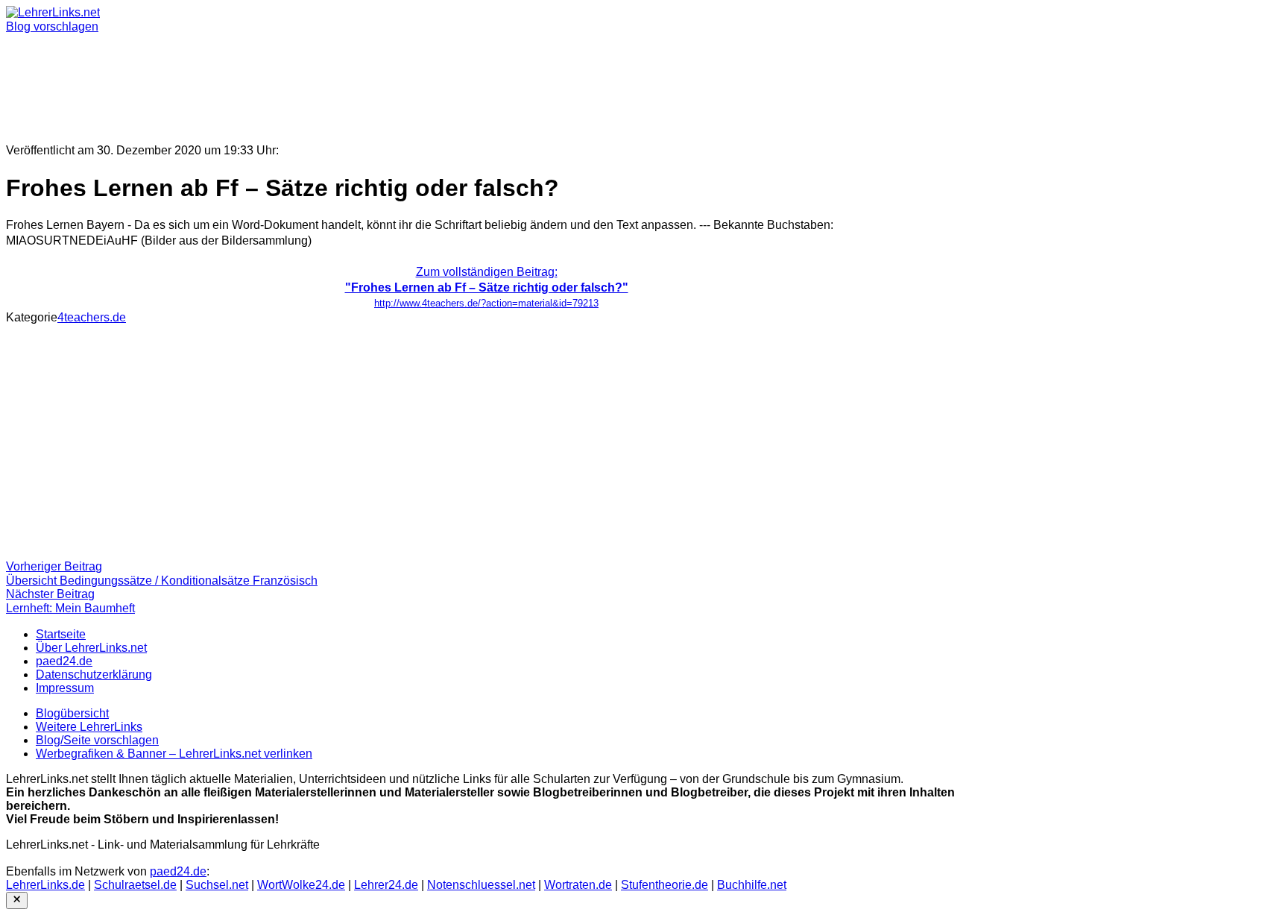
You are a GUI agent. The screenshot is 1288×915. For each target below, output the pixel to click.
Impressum (65, 688)
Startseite (61, 634)
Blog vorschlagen (52, 26)
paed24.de (64, 661)
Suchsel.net (217, 884)
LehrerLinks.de (45, 884)
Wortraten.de (578, 884)
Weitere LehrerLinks (89, 726)
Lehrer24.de (386, 884)
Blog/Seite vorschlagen (97, 740)
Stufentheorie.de (664, 884)
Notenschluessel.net (481, 884)
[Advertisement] (453, 82)
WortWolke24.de (301, 884)
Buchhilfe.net (751, 884)
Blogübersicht (72, 713)
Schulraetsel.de (135, 884)
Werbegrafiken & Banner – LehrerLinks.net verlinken (174, 753)
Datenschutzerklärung (94, 674)
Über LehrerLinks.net (91, 647)
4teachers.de (91, 317)
